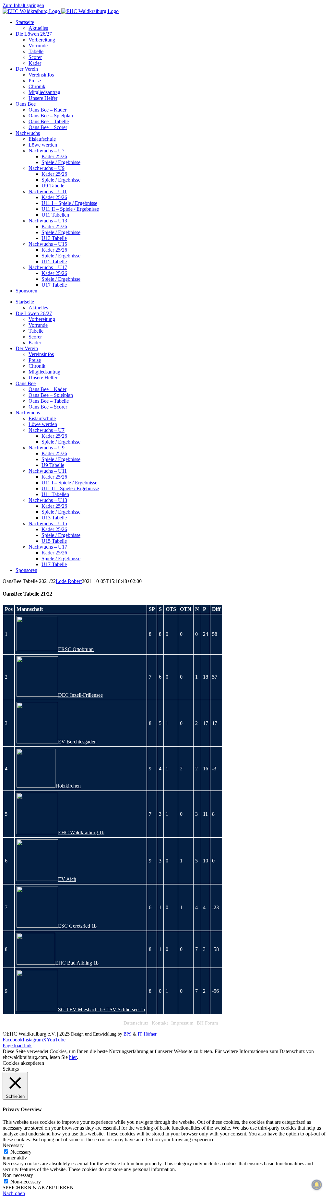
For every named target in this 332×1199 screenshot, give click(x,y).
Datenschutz (136, 1023)
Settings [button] (11, 1069)
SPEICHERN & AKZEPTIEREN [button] (38, 1187)
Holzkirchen (68, 786)
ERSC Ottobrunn (76, 649)
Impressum (182, 1023)
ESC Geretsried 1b (77, 926)
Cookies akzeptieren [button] (23, 1063)
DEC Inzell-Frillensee (80, 695)
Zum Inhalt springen (23, 5)
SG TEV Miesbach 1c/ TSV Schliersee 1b (101, 1009)
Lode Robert (69, 581)
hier (73, 1057)
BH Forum (207, 1023)
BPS (128, 1034)
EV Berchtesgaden (77, 741)
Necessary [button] (13, 1145)
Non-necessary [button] (18, 1175)
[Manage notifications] (317, 1185)
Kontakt (160, 1023)
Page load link (17, 1045)
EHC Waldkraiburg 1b (81, 832)
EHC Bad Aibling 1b (77, 963)
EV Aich (67, 879)
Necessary (20, 1152)
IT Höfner (147, 1034)
